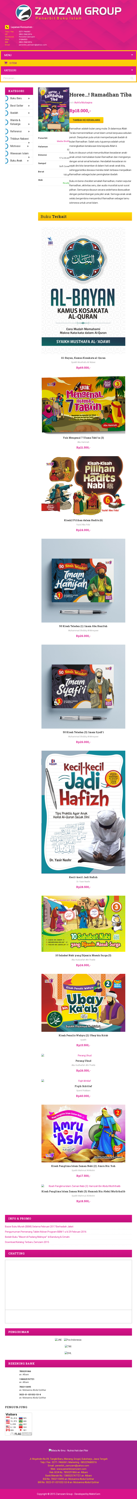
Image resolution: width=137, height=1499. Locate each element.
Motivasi (15, 146)
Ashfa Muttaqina (83, 102)
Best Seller (16, 105)
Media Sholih (63, 141)
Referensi (16, 131)
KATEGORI (10, 70)
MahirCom (94, 1494)
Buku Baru (16, 98)
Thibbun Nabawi (19, 138)
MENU (8, 55)
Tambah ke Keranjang (86, 120)
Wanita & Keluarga (15, 122)
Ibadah (14, 112)
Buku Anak (16, 160)
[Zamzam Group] (68, 13)
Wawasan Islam (19, 153)
